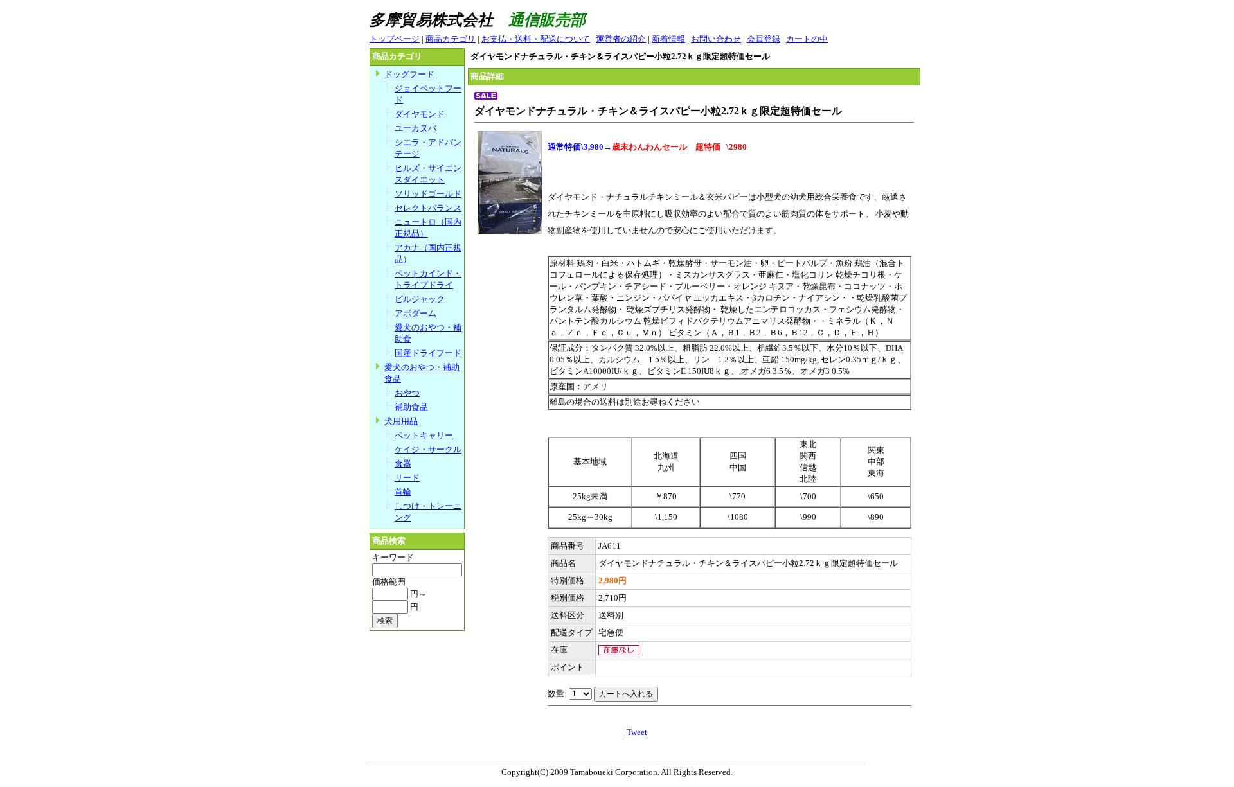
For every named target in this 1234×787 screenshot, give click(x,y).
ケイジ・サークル (428, 449)
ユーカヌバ (415, 128)
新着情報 (668, 39)
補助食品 (411, 407)
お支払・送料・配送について (535, 39)
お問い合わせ (716, 39)
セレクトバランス (428, 208)
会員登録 (763, 39)
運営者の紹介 (621, 39)
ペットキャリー (424, 435)
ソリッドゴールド (428, 194)
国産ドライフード (428, 353)
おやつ (407, 393)
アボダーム (415, 313)
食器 (403, 463)
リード (407, 477)
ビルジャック (420, 299)
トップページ (395, 39)
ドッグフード (409, 74)
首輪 (403, 492)
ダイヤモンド (420, 114)
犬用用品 (401, 421)
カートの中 (807, 39)
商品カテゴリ (450, 39)
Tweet (637, 732)
